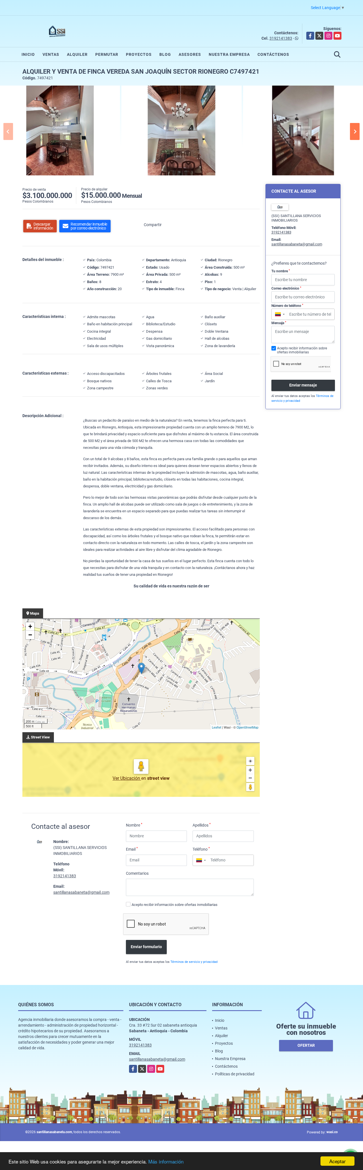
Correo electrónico (286, 288)
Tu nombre (280, 271)
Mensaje (278, 323)
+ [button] (30, 626)
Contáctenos (273, 54)
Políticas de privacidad (234, 1074)
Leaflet (216, 727)
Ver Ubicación (127, 778)
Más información (165, 1161)
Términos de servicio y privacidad (194, 962)
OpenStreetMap (247, 727)
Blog (165, 54)
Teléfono (201, 849)
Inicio (28, 54)
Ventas (51, 54)
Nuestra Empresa (229, 54)
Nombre (134, 824)
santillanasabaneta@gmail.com (81, 892)
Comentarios (137, 873)
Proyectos (139, 54)
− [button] (30, 634)
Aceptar (337, 1161)
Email (132, 849)
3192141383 (280, 38)
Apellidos (202, 824)
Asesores (190, 54)
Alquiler (77, 54)
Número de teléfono (287, 305)
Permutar (106, 54)
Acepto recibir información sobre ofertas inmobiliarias (175, 905)
